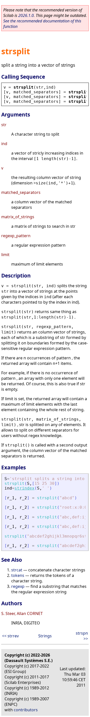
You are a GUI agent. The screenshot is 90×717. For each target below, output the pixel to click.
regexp (17, 586)
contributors (26, 710)
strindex (24, 488)
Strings (45, 636)
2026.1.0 (26, 15)
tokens (17, 575)
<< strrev (10, 636)
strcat (16, 570)
